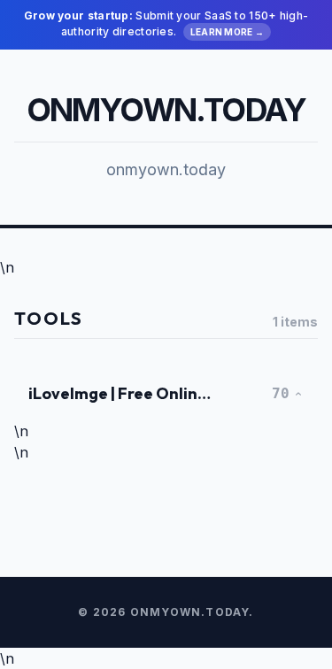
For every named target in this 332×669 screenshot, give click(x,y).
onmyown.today (166, 109)
